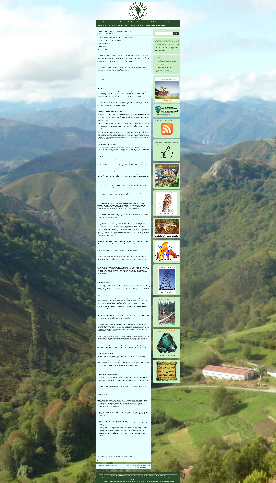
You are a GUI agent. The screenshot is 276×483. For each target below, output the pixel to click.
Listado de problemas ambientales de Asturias (134, 21)
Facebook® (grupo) (162, 144)
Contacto (99, 21)
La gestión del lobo (167, 21)
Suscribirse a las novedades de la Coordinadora (165, 120)
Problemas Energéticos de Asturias (115, 25)
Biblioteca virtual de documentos (153, 21)
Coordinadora (113, 33)
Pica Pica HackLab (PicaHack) (167, 481)
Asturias (100, 460)
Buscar (156, 31)
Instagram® (169, 144)
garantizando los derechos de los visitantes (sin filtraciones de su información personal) (135, 481)
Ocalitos (126, 25)
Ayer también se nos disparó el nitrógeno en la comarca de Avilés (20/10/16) (138, 466)
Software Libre (113, 481)
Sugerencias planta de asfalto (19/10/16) (108, 465)
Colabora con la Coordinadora (109, 21)
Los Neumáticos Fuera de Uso (137, 25)
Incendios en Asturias (101, 25)
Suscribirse (120, 21)
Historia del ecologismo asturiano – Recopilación (155, 25)
